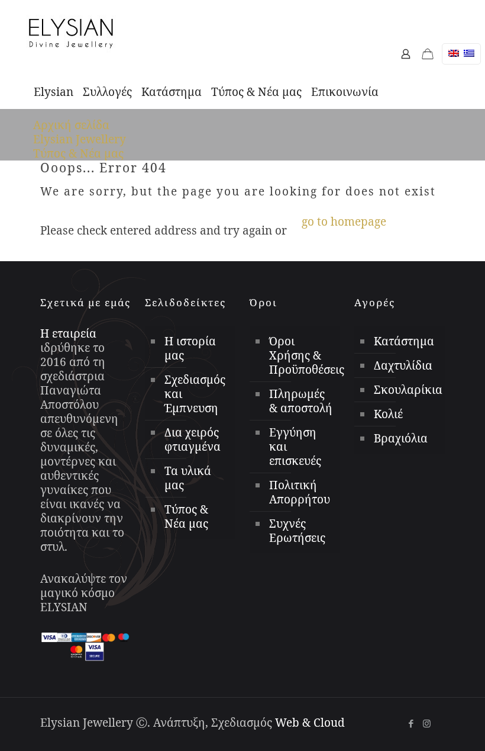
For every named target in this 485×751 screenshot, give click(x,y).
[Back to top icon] (401, 715)
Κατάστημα (404, 341)
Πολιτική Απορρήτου (299, 492)
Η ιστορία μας (190, 348)
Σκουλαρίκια (406, 389)
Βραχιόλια (401, 438)
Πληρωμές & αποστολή (300, 401)
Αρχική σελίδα (71, 125)
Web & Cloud (310, 722)
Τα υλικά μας (187, 478)
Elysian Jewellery (79, 139)
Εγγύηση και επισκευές (295, 446)
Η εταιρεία (68, 333)
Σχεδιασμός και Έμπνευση (194, 394)
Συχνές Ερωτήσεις (297, 530)
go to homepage (344, 221)
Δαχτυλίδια (403, 365)
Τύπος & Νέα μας (78, 153)
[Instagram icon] (427, 723)
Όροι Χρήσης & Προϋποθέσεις (301, 355)
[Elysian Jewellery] (71, 32)
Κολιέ (388, 414)
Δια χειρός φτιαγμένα (192, 439)
